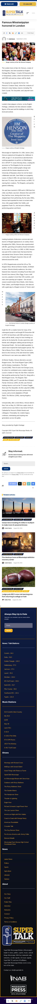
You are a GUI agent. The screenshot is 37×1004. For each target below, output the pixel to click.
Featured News (8, 437)
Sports (26, 591)
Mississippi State (8, 591)
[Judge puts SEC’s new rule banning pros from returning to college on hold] (18, 577)
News (5, 439)
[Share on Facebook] (6, 33)
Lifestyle (29, 437)
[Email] (12, 33)
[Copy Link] (16, 33)
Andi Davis (12, 39)
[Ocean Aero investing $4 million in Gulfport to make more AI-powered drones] (18, 508)
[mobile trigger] (28, 13)
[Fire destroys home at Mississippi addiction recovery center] (18, 542)
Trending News (14, 439)
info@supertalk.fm (17, 970)
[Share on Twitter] (9, 33)
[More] (22, 33)
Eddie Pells (8, 600)
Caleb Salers (8, 528)
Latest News (19, 437)
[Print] (19, 33)
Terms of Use (20, 472)
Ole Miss (18, 591)
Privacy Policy (15, 474)
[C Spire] (18, 98)
